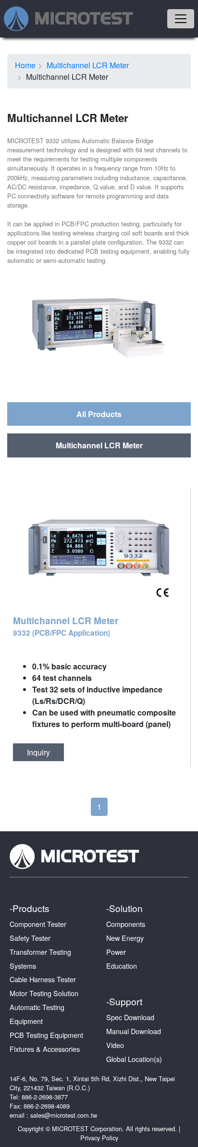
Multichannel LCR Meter (88, 65)
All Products (99, 413)
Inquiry (38, 752)
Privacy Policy (99, 1137)
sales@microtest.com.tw (63, 1115)
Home (25, 65)
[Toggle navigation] (180, 18)
